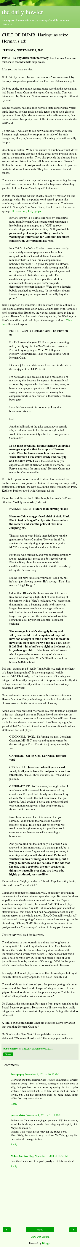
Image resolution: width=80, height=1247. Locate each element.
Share (8, 1054)
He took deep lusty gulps (26, 211)
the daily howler (22, 11)
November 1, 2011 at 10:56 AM (42, 1074)
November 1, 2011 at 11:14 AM (43, 1115)
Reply (14, 1103)
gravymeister (18, 1115)
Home (40, 1229)
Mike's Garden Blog (22, 1156)
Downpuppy (17, 1074)
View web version (40, 1236)
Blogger (46, 1243)
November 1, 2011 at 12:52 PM (51, 1156)
